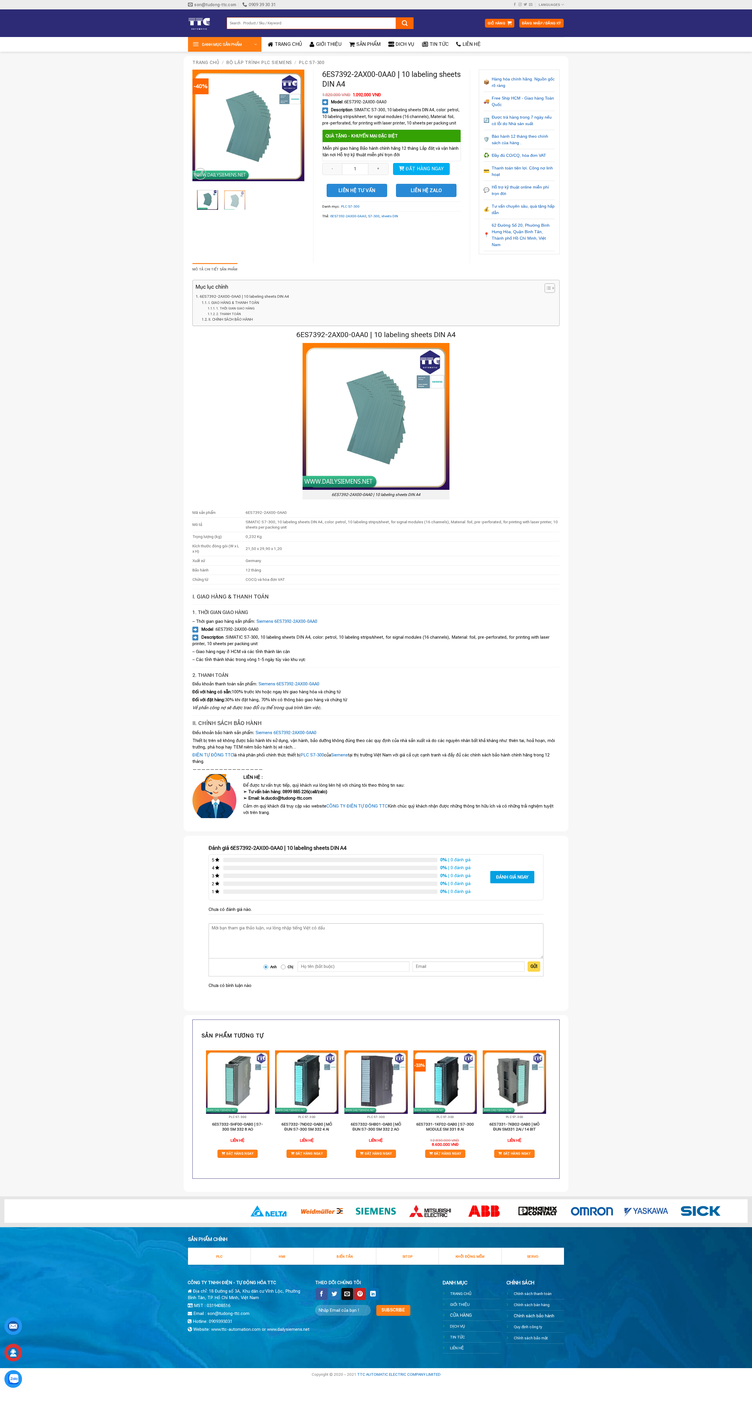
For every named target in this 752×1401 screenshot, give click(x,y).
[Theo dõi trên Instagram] (520, 4)
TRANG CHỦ (288, 44)
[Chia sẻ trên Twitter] (334, 1294)
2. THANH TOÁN (228, 314)
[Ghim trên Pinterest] (360, 1294)
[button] (499, 23)
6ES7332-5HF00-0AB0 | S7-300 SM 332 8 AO (237, 1127)
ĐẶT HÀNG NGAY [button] (240, 1154)
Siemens (339, 755)
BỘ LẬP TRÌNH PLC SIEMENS (259, 62)
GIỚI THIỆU (329, 44)
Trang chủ (205, 62)
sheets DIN (389, 216)
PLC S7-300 (312, 62)
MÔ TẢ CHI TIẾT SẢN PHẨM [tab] (215, 269)
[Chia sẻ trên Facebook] (322, 1294)
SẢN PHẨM (368, 44)
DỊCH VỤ (457, 1326)
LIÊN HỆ (472, 44)
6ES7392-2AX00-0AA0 (348, 216)
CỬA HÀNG (461, 1315)
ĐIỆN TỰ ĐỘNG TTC (213, 755)
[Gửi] (405, 23)
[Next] (294, 125)
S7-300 (374, 216)
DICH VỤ (405, 44)
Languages (549, 5)
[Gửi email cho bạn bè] (347, 1294)
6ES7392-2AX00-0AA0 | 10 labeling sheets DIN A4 (244, 296)
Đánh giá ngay (512, 877)
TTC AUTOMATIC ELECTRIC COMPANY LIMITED (399, 1374)
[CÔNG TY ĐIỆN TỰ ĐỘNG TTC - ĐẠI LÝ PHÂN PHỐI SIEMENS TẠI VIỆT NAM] (203, 23)
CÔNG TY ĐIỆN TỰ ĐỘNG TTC (357, 806)
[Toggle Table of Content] (546, 288)
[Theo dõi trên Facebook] (514, 4)
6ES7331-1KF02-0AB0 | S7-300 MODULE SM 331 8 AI (445, 1127)
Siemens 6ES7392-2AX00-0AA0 (286, 621)
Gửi (534, 966)
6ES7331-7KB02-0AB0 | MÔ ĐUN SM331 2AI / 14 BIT (514, 1127)
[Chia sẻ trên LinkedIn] (373, 1294)
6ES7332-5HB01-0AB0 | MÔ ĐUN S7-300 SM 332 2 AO (376, 1127)
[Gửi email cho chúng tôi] (530, 4)
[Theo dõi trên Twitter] (525, 4)
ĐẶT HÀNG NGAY (425, 168)
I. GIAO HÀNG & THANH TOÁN (234, 303)
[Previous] (202, 125)
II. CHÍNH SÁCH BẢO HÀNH (231, 319)
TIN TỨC (439, 44)
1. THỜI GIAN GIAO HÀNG (235, 308)
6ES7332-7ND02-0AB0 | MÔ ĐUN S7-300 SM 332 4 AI (306, 1127)
